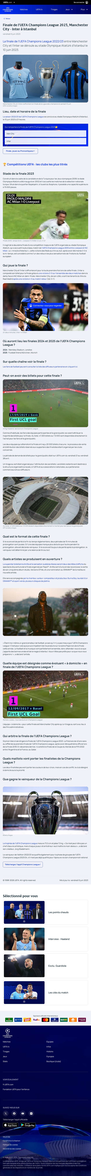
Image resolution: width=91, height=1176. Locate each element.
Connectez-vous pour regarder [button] (47, 305)
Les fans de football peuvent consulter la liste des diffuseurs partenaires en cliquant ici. (40, 366)
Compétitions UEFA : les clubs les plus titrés (37, 164)
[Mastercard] (45, 1020)
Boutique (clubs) (53, 1061)
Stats (5, 1061)
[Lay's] (27, 1020)
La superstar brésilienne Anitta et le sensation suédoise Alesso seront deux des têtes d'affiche (43, 564)
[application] (45, 215)
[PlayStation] (18, 1020)
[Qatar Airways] (82, 1020)
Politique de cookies (10, 1145)
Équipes (49, 1041)
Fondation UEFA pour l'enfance (16, 1089)
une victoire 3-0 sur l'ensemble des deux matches (59, 273)
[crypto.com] (55, 1020)
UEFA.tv (6, 1046)
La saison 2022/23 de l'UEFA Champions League (23, 116)
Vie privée (6, 1137)
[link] (23, 9)
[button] (69, 9)
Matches (6, 1041)
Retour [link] (8, 19)
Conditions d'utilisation (11, 1141)
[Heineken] (9, 1020)
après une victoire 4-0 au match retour (30, 279)
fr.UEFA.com (8, 1084)
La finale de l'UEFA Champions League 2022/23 (33, 41)
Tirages (6, 1051)
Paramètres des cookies (12, 1149)
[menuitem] (25, 9)
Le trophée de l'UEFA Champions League (20, 843)
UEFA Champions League (8, 9)
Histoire (49, 1051)
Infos (48, 1046)
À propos (50, 1056)
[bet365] (64, 1020)
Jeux (5, 1056)
